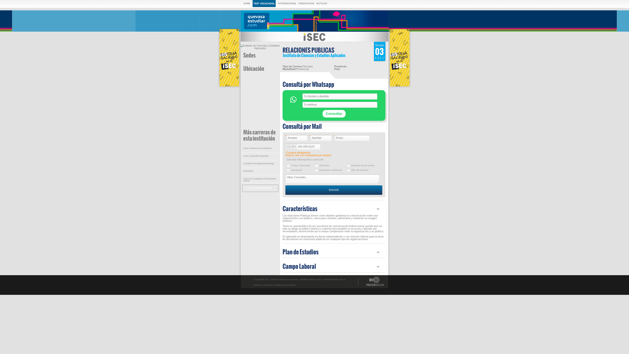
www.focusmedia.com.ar (334, 279)
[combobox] (291, 146)
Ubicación (324, 165)
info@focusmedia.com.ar (311, 279)
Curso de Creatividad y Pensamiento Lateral (259, 180)
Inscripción (296, 170)
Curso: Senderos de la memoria (257, 148)
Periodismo (248, 171)
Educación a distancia (330, 170)
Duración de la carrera (362, 165)
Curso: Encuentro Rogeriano (256, 156)
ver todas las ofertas (260, 188)
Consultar (334, 114)
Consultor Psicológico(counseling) (258, 163)
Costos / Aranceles (300, 165)
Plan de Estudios (360, 170)
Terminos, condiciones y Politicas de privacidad (274, 285)
